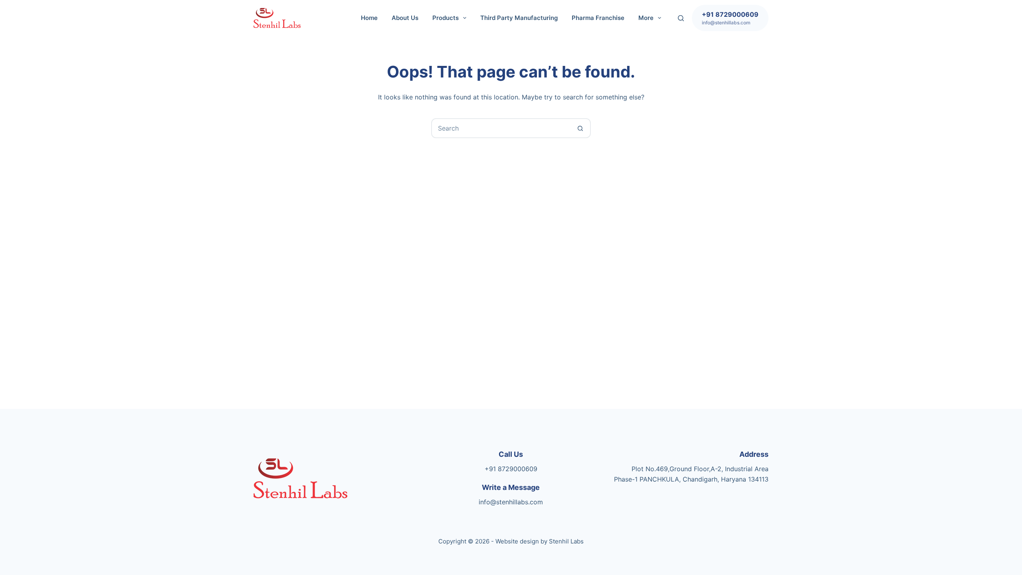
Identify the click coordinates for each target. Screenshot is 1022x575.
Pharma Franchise (598, 18)
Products (445, 18)
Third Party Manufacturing (519, 18)
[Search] (681, 18)
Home (369, 18)
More (646, 18)
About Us (405, 18)
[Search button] (580, 128)
